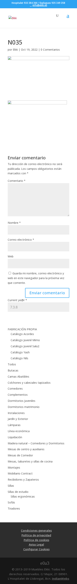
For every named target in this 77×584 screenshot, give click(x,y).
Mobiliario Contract (20, 473)
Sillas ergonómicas (23, 496)
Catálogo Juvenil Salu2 (25, 346)
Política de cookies (36, 540)
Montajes (14, 467)
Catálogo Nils (19, 358)
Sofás (11, 502)
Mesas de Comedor (20, 455)
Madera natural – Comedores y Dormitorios (36, 443)
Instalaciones (16, 413)
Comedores (15, 388)
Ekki (15, 49)
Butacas (13, 370)
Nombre (14, 223)
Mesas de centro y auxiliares (26, 449)
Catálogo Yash (20, 352)
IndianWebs (60, 578)
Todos (12, 364)
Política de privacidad (36, 535)
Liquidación (15, 437)
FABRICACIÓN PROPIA (22, 329)
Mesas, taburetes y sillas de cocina (30, 461)
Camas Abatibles (18, 376)
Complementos (18, 394)
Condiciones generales (36, 530)
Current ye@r (17, 300)
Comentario (16, 181)
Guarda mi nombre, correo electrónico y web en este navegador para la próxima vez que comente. (36, 278)
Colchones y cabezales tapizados (29, 382)
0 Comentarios (50, 49)
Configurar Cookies (36, 549)
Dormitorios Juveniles (21, 401)
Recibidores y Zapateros (23, 479)
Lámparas (14, 425)
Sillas (11, 485)
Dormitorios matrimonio (23, 407)
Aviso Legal (36, 544)
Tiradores (14, 508)
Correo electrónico (21, 239)
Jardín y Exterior (18, 419)
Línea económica (19, 431)
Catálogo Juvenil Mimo (25, 340)
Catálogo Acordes (22, 334)
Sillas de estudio (18, 492)
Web (10, 256)
